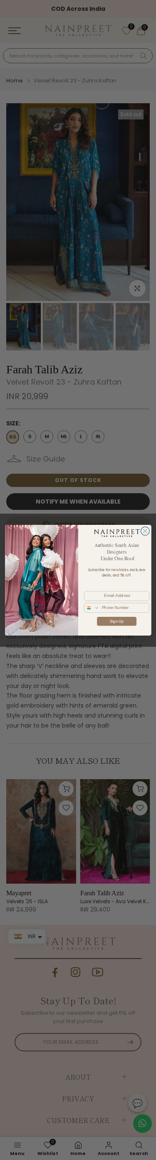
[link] (116, 532)
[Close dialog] (145, 531)
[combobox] (91, 607)
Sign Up (116, 621)
